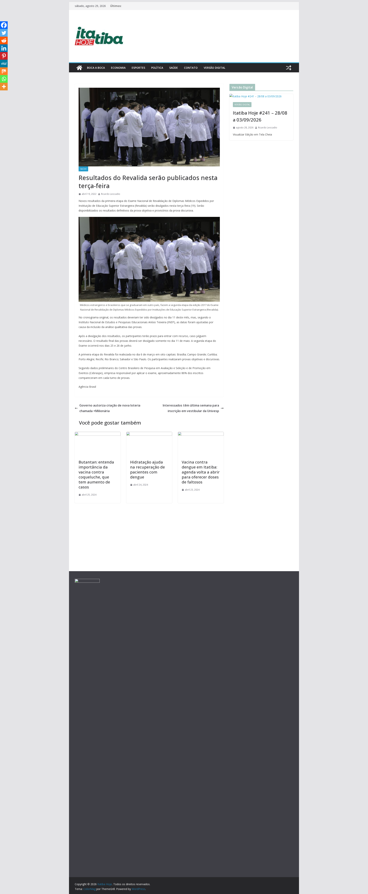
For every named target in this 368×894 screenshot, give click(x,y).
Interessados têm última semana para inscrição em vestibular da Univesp (191, 408)
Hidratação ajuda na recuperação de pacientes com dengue (147, 469)
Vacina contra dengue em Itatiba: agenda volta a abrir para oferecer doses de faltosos (201, 472)
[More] (4, 86)
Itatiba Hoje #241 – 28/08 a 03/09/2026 (260, 116)
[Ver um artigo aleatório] (288, 67)
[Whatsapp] (4, 79)
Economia (118, 67)
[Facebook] (4, 25)
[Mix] (4, 71)
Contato (191, 67)
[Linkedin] (4, 48)
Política (157, 67)
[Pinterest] (4, 56)
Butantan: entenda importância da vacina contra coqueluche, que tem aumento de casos (96, 474)
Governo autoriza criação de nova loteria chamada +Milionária (109, 408)
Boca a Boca (96, 67)
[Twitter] (4, 33)
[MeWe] (4, 63)
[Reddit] (4, 40)
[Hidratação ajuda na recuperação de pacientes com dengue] (149, 434)
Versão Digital (214, 67)
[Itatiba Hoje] (79, 67)
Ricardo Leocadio (110, 194)
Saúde (173, 67)
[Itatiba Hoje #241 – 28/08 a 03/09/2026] (261, 96)
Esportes (138, 67)
